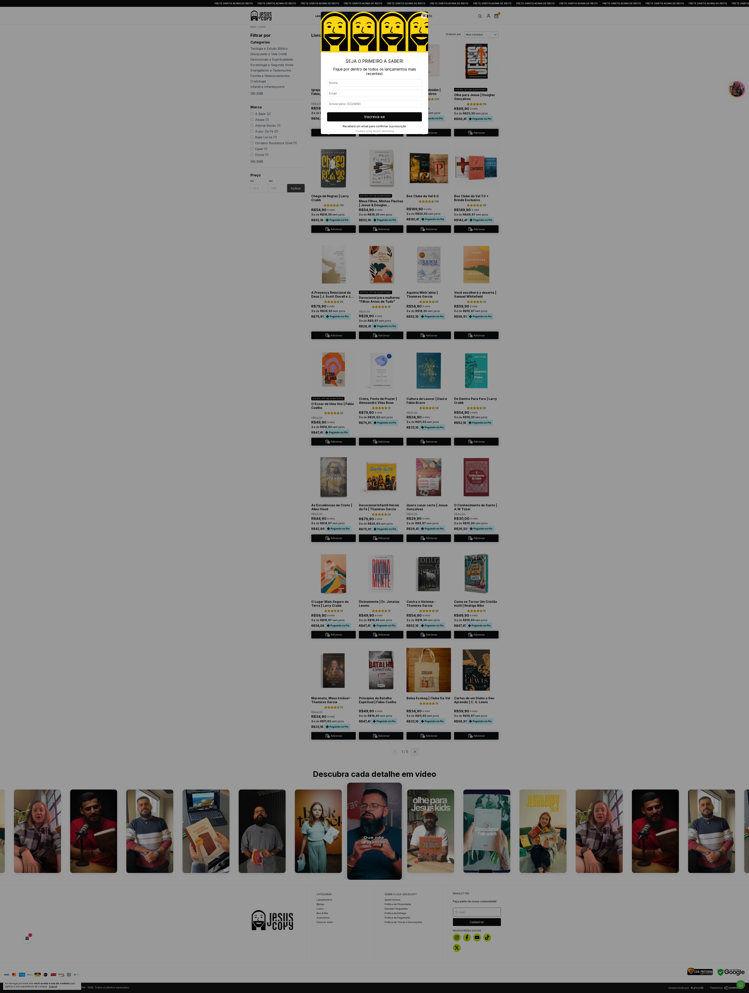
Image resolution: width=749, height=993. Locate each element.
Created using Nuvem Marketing (374, 131)
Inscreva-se (374, 116)
